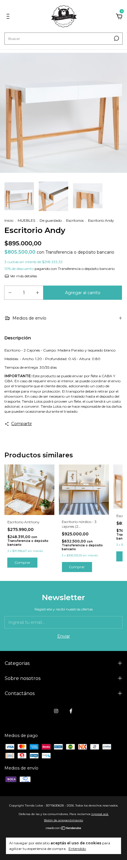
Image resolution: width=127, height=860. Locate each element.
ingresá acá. (100, 814)
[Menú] (9, 17)
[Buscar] (116, 38)
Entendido (77, 848)
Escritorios (75, 220)
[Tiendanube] (63, 828)
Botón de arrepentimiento (63, 820)
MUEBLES (26, 220)
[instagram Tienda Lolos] (56, 711)
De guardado (51, 220)
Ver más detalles (23, 276)
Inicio (8, 220)
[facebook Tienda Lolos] (71, 711)
